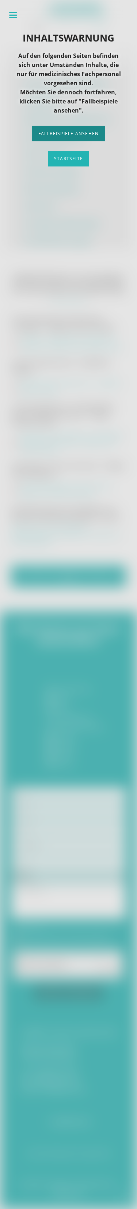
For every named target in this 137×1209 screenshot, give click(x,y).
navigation (13, 15)
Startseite (68, 159)
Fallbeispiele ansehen (68, 133)
